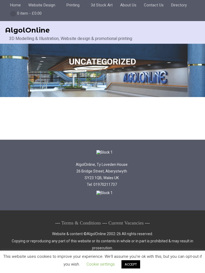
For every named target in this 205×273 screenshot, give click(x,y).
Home (15, 5)
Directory (179, 5)
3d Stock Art (102, 5)
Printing (73, 5)
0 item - (29, 13)
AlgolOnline (27, 30)
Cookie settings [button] (100, 264)
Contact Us (154, 5)
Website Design (41, 5)
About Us (128, 5)
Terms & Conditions (81, 223)
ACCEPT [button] (131, 264)
